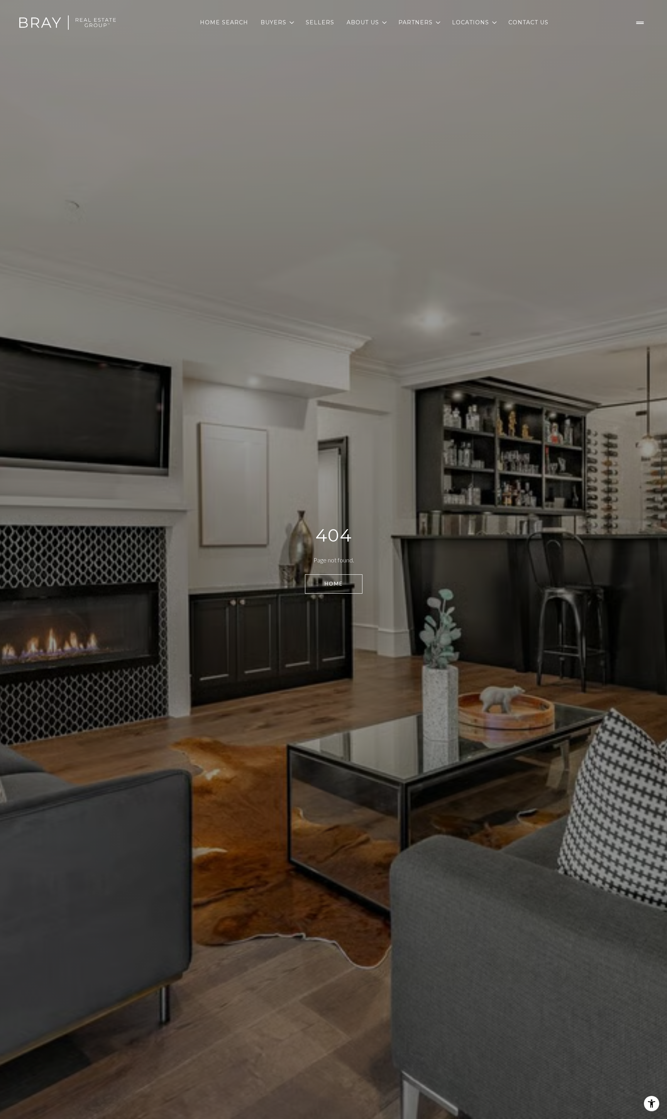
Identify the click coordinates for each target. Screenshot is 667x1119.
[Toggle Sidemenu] (640, 22)
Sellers (320, 22)
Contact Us (528, 22)
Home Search (224, 22)
